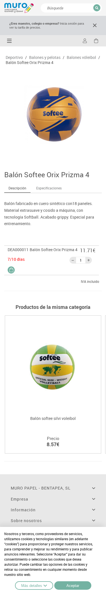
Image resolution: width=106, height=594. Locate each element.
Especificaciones (49, 188)
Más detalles (31, 586)
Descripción (17, 188)
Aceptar (72, 586)
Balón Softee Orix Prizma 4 (29, 62)
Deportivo (14, 57)
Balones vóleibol (81, 57)
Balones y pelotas (44, 57)
